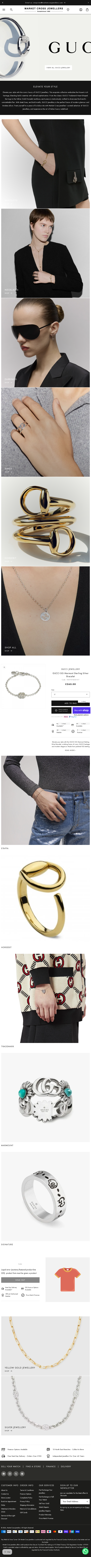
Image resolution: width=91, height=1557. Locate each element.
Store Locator (6, 1498)
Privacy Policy (25, 1501)
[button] (3, 9)
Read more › (70, 750)
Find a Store (33, 1466)
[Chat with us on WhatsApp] (85, 1551)
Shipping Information (27, 1505)
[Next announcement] (88, 2)
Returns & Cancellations (28, 1509)
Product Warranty (45, 1514)
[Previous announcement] (2, 2)
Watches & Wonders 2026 (8, 1510)
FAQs (3, 1505)
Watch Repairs (44, 1507)
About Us (4, 1490)
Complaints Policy (26, 1498)
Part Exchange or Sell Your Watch (46, 1498)
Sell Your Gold (44, 1503)
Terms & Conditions (27, 1490)
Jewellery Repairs (44, 1511)
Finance (51, 1466)
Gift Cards (23, 1512)
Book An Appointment (8, 1501)
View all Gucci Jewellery (58, 68)
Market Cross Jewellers (13, 1528)
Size (52, 690)
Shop (7, 204)
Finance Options (25, 1494)
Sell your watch (10, 1466)
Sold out (20, 1280)
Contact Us (5, 1494)
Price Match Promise (46, 1518)
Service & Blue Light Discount (8, 1517)
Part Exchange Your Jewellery (45, 1491)
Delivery (66, 1466)
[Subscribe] (87, 1501)
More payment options (81, 715)
